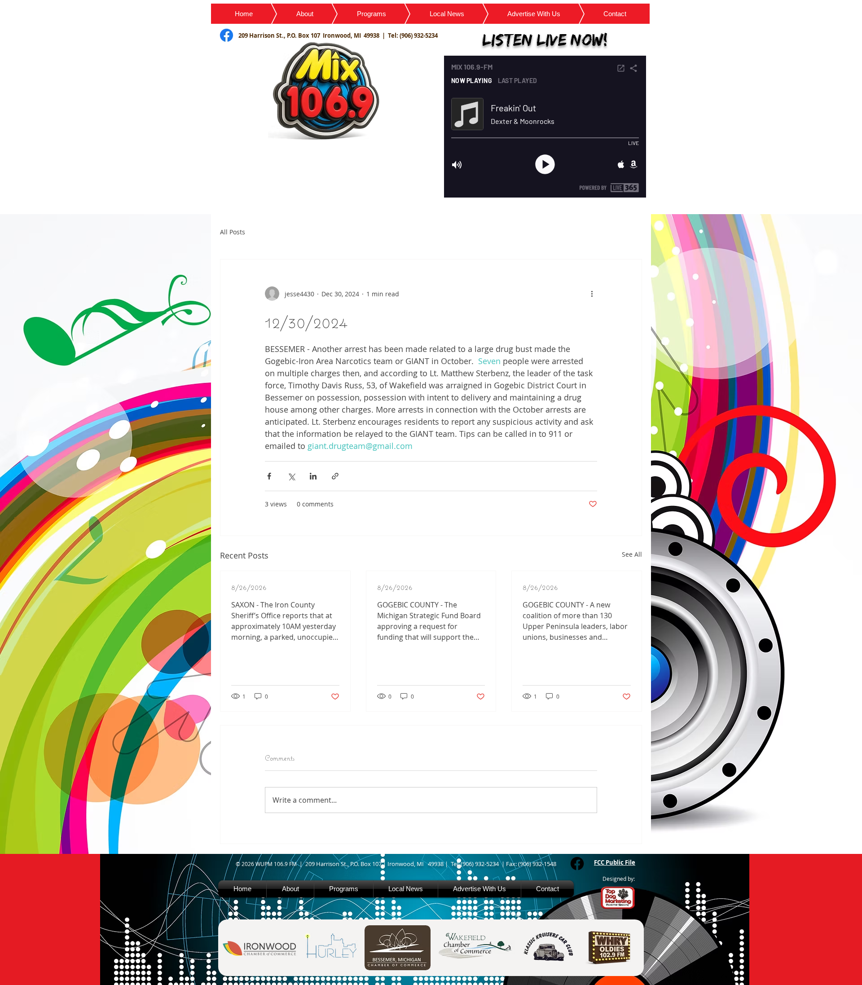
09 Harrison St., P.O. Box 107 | (347, 864)
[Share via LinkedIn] (313, 476)
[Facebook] (577, 863)
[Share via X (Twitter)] (291, 476)
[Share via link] (335, 476)
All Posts (232, 232)
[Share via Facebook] (269, 476)
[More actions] (591, 293)
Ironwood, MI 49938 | (355, 35)
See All (632, 554)
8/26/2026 (249, 587)
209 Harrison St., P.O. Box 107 (280, 35)
